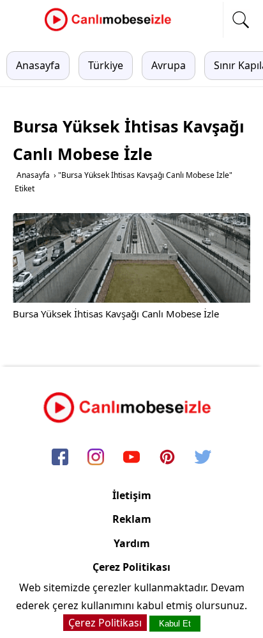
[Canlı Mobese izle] (111, 29)
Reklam (131, 519)
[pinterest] (167, 457)
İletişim (131, 495)
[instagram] (95, 457)
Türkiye (105, 65)
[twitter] (203, 457)
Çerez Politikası (131, 567)
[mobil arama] (240, 20)
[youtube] (131, 457)
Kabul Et (175, 623)
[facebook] (60, 457)
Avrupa (168, 65)
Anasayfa (38, 65)
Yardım (132, 543)
